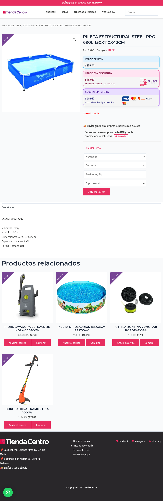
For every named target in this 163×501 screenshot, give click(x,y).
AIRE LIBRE (51, 12)
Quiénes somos (81, 441)
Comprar (41, 342)
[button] (57, 12)
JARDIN (27, 25)
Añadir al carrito (17, 342)
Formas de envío (81, 450)
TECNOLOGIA (108, 12)
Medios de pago (81, 454)
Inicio (4, 25)
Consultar (122, 136)
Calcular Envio (93, 148)
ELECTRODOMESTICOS (85, 12)
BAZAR (65, 12)
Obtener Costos (96, 191)
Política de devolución (81, 445)
